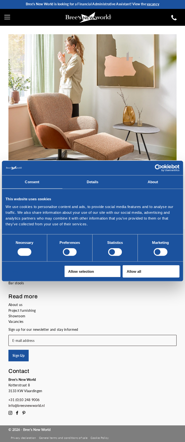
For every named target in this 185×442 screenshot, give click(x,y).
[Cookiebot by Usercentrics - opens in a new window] (158, 168)
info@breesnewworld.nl (26, 405)
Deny (14, 271)
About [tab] (153, 182)
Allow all (134, 271)
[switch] (70, 252)
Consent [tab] (32, 182)
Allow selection (81, 271)
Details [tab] (93, 182)
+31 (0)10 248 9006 (24, 400)
